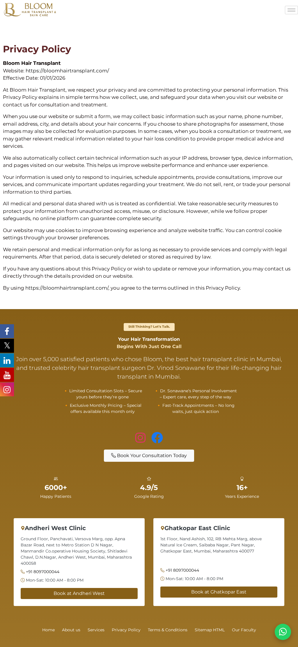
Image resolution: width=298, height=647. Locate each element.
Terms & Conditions (167, 629)
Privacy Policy (126, 629)
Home (48, 629)
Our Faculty (244, 629)
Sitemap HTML (210, 629)
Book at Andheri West (79, 593)
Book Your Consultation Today (151, 455)
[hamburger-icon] (291, 10)
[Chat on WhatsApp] (283, 632)
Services (96, 629)
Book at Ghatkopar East (218, 592)
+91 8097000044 (42, 571)
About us (71, 629)
